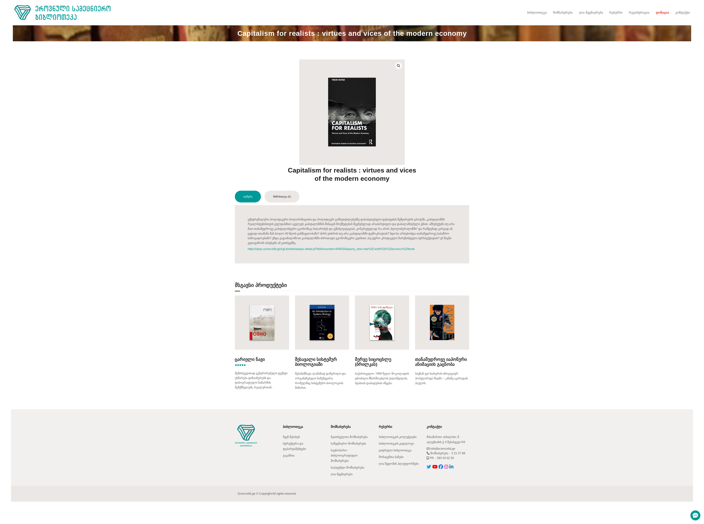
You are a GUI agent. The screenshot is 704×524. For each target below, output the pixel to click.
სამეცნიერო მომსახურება (348, 443)
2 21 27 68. (458, 453)
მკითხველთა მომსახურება (349, 436)
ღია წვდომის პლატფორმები (399, 463)
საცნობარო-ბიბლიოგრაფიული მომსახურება (344, 455)
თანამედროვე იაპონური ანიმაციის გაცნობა (441, 362)
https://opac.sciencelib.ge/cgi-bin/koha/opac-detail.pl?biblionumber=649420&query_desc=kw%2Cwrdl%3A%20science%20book (331, 249)
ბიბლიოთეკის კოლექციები (398, 436)
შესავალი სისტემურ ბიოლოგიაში (316, 362)
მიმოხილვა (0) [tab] (282, 196)
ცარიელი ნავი (250, 359)
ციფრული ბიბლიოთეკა (395, 450)
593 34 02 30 (445, 458)
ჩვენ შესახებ (291, 436)
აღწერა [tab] (247, 196)
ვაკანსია (289, 455)
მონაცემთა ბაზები (391, 456)
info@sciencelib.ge (442, 448)
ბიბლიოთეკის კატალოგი (396, 443)
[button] (398, 65)
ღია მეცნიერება (342, 474)
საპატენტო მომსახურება (347, 467)
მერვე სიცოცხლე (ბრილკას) (373, 362)
